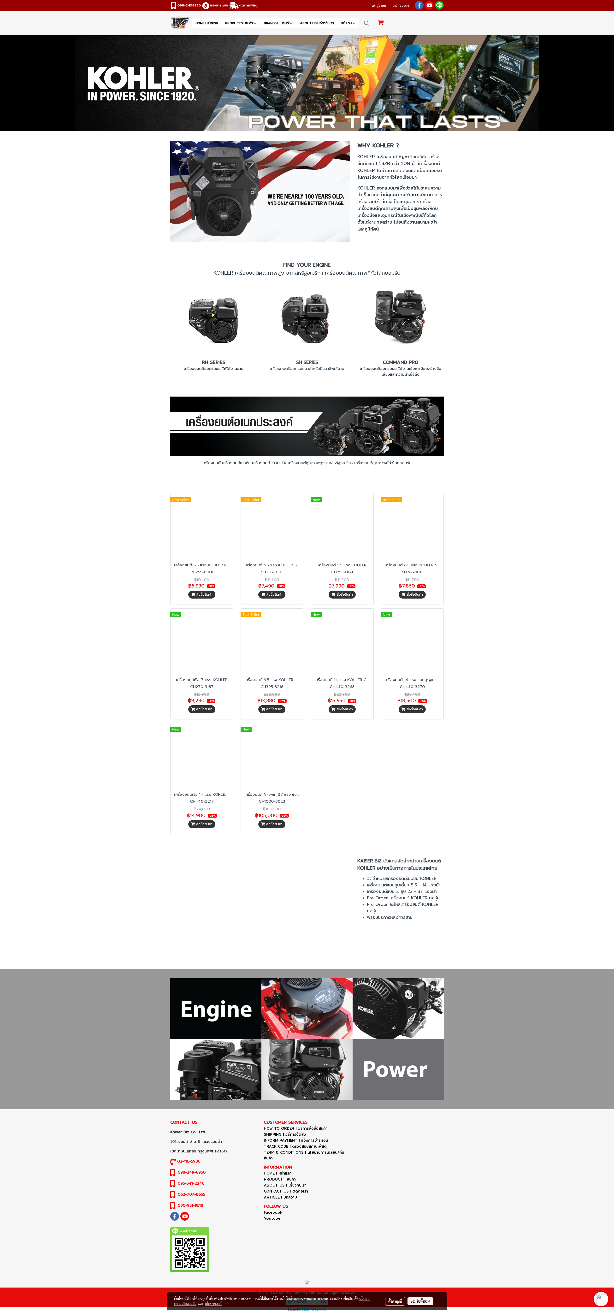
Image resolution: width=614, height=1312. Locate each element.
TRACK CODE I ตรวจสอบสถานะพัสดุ (295, 1146)
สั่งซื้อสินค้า (204, 594)
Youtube (272, 1218)
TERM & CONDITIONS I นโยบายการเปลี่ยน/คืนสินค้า (304, 1155)
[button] (366, 23)
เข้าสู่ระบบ (379, 5)
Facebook (273, 1212)
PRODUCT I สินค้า (280, 1179)
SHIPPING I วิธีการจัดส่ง (285, 1134)
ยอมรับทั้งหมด (420, 1301)
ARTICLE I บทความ (280, 1197)
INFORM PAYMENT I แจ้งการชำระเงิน (296, 1140)
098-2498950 (189, 5)
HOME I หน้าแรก (206, 23)
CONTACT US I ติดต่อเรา (286, 1191)
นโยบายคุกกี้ (213, 1303)
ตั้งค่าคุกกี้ (395, 1301)
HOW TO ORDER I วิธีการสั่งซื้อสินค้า (295, 1128)
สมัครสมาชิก (402, 5)
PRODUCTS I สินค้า (239, 23)
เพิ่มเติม (346, 23)
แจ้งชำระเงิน (219, 5)
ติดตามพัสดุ (248, 5)
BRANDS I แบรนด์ (276, 23)
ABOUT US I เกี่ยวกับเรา (317, 23)
